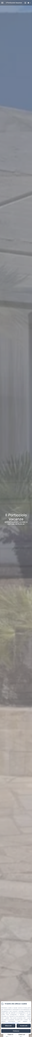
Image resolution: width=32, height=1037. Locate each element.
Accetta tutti (23, 1025)
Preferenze (16, 1031)
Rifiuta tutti (8, 1025)
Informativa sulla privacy (12, 1023)
